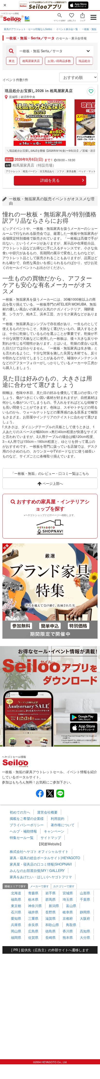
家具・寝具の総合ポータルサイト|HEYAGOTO (45, 857)
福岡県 (16, 937)
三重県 (33, 918)
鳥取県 (71, 924)
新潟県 (54, 905)
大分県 (85, 937)
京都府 (68, 918)
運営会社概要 (47, 812)
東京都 (16, 905)
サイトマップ (51, 837)
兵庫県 (16, 924)
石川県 (16, 912)
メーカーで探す (39, 886)
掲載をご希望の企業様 (27, 818)
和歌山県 (52, 924)
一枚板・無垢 (89, 29)
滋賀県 (50, 918)
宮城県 (68, 892)
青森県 (33, 892)
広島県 (33, 931)
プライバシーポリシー (27, 824)
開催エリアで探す (15, 886)
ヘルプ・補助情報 (23, 831)
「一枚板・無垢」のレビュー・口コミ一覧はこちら (50, 473)
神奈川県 (35, 905)
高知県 (85, 931)
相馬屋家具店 (31, 61)
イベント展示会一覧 (67, 29)
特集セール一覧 (21, 837)
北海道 (16, 892)
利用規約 (57, 818)
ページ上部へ (52, 483)
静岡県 (85, 912)
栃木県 (33, 899)
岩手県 (50, 892)
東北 (12, 61)
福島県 (16, 899)
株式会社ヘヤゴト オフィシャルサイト (39, 851)
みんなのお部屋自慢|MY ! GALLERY (37, 870)
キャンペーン (54, 831)
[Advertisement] (50, 1004)
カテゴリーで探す (64, 886)
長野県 (50, 912)
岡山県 (16, 931)
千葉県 (85, 899)
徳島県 (50, 931)
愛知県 (16, 918)
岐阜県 (68, 912)
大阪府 (85, 918)
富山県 (71, 905)
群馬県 (50, 899)
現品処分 (84, 61)
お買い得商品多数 (59, 61)
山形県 (85, 892)
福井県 (33, 912)
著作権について (63, 824)
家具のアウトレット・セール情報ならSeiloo (28, 29)
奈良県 (33, 924)
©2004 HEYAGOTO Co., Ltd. (50, 1062)
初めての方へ (20, 812)
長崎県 (50, 937)
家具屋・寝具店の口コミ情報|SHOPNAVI (41, 864)
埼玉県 (68, 899)
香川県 (68, 931)
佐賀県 (33, 937)
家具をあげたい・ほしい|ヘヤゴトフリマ (41, 876)
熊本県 (68, 937)
